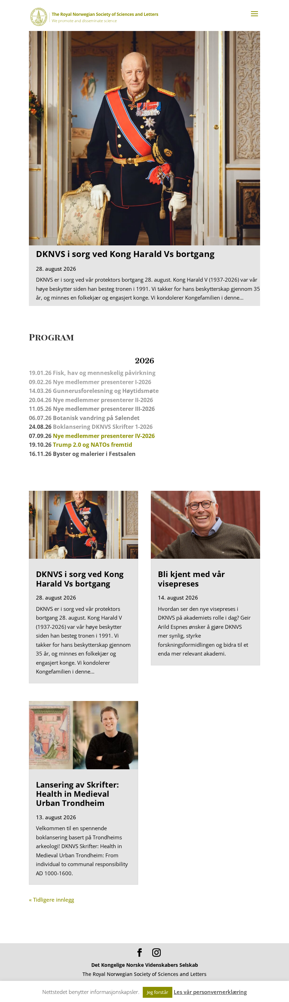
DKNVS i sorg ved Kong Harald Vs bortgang (125, 253)
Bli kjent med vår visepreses (191, 578)
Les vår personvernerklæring (210, 991)
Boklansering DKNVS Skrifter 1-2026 (103, 427)
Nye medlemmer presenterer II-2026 (103, 400)
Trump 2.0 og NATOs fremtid (92, 445)
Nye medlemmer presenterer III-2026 (104, 409)
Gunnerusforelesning (83, 391)
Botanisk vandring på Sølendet (97, 418)
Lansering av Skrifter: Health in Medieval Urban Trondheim (77, 793)
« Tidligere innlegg (51, 899)
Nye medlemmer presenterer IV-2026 (104, 436)
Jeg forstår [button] (157, 992)
